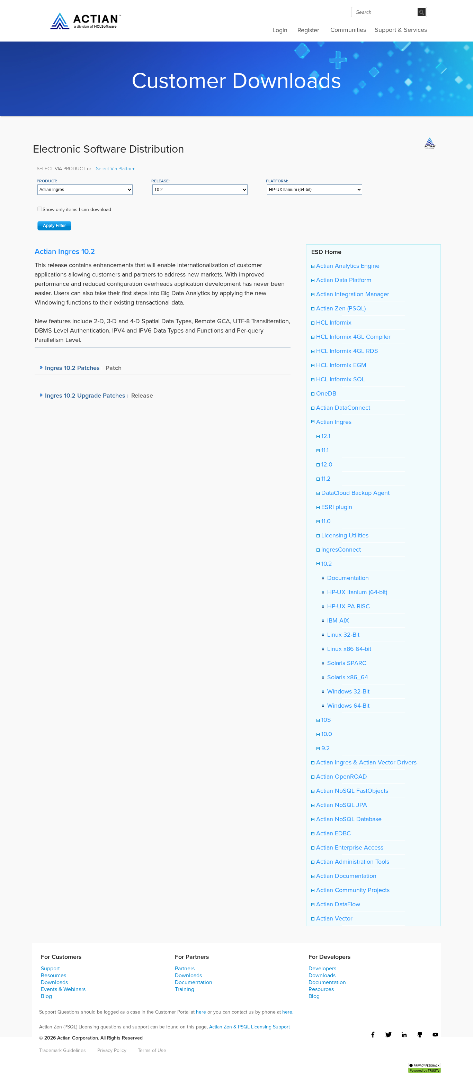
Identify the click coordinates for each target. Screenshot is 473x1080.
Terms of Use (152, 1050)
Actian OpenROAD (340, 776)
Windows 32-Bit (346, 691)
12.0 (326, 464)
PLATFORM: (277, 181)
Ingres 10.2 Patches (72, 367)
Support (50, 968)
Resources (53, 975)
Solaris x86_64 (346, 677)
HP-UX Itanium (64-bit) (355, 592)
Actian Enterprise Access (348, 847)
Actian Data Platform (343, 279)
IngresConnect (340, 549)
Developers (322, 968)
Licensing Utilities (344, 535)
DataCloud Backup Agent (355, 492)
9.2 (325, 748)
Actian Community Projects (352, 890)
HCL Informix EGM (340, 365)
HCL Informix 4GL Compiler (352, 336)
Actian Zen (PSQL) (340, 308)
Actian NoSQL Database (348, 819)
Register (308, 30)
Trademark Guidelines (62, 1050)
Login (280, 30)
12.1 (325, 436)
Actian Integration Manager (351, 294)
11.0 (325, 521)
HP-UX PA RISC (347, 606)
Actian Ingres (332, 421)
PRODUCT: (47, 181)
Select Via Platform (115, 168)
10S (325, 719)
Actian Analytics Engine (347, 265)
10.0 (326, 733)
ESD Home (326, 251)
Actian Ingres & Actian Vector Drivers (365, 762)
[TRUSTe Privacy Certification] (424, 1067)
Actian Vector (333, 918)
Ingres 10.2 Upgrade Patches (85, 395)
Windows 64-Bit (346, 705)
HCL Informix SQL (339, 379)
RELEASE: (160, 181)
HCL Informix (332, 322)
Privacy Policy (111, 1050)
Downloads (54, 982)
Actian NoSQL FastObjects (351, 790)
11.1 (324, 450)
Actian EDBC (332, 833)
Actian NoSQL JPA (340, 804)
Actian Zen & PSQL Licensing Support (249, 1027)
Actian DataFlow (337, 904)
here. (287, 1012)
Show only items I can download (77, 209)
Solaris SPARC (345, 663)
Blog (46, 996)
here (201, 1012)
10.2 (326, 563)
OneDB (325, 393)
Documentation (346, 577)
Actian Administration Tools (351, 861)
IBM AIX (336, 620)
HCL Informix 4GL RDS (346, 350)
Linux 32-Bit (341, 634)
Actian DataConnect (342, 407)
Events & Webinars (63, 989)
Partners (185, 968)
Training (184, 989)
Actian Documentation (345, 875)
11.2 (325, 478)
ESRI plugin (336, 506)
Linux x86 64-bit (347, 648)
